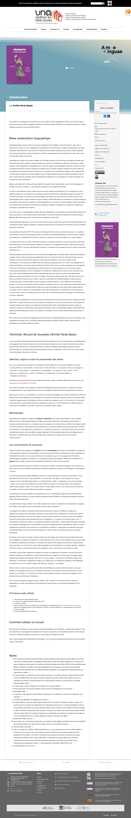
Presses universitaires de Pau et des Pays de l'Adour (105, 130)
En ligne (66, 29)
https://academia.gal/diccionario (68, 605)
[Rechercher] (103, 3)
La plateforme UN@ (15, 773)
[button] (105, 116)
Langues (72, 68)
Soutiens (104, 29)
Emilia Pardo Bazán (23, 106)
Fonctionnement (92, 29)
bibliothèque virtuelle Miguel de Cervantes (22, 383)
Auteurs (43, 29)
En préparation (78, 29)
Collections (54, 29)
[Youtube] (111, 5)
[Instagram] (109, 5)
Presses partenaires (30, 29)
